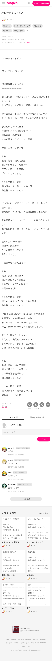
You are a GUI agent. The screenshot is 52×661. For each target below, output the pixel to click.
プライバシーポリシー (13, 643)
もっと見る (26, 499)
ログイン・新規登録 (41, 3)
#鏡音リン (7, 26)
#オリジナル (18, 30)
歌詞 (28, 42)
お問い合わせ (25, 643)
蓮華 (10, 472)
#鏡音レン (7, 30)
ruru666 (11, 448)
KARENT (43, 643)
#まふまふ (37, 26)
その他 (10, 460)
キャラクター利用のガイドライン (28, 640)
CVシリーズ (35, 643)
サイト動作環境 (11, 640)
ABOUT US (26, 646)
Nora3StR (12, 484)
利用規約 (42, 640)
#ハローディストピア (22, 26)
